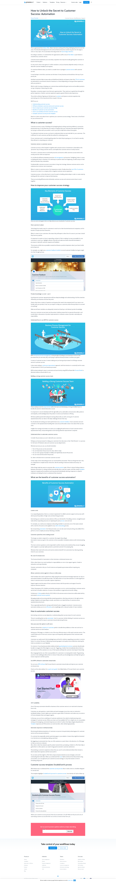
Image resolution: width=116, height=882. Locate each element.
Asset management (45, 859)
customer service (70, 69)
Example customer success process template (44, 113)
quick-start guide (52, 669)
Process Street (78, 370)
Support (83, 18)
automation (43, 529)
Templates (52, 2)
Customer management (64, 865)
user (61, 756)
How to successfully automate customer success (45, 111)
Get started (52, 848)
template (82, 469)
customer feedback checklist (53, 250)
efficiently (49, 607)
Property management (46, 863)
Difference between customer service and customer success (48, 106)
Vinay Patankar (34, 18)
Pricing (57, 2)
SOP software (80, 865)
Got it (74, 880)
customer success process (56, 768)
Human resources (63, 861)
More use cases (81, 869)
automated (50, 618)
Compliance (62, 863)
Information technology (64, 867)
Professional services (46, 867)
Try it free (86, 2)
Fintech (43, 861)
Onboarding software (82, 863)
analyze (59, 96)
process (63, 521)
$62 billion (71, 54)
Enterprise (26, 865)
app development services (65, 646)
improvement (47, 407)
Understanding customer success (41, 104)
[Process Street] (29, 2)
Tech (43, 869)
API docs (31, 863)
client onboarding (59, 525)
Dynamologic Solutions (67, 51)
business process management (43, 355)
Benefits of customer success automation (43, 109)
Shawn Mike (46, 48)
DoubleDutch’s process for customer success (54, 773)
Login (80, 2)
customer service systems (43, 595)
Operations (62, 859)
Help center (26, 863)
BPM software (41, 664)
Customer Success (69, 18)
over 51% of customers (77, 169)
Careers (25, 869)
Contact (74, 2)
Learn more (70, 880)
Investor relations (63, 869)
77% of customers (80, 79)
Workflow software (81, 859)
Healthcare (44, 865)
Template (33, 724)
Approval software (81, 867)
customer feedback (65, 421)
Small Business (77, 18)
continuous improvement (48, 365)
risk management (58, 157)
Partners (25, 867)
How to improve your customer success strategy (45, 108)
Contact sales (63, 848)
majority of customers (48, 627)
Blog (25, 871)
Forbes (39, 593)
